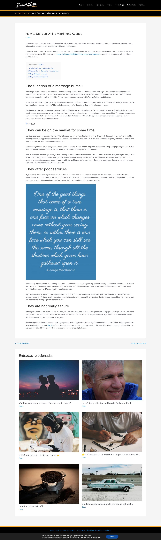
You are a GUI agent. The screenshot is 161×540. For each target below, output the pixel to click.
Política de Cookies (67, 530)
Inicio (81, 5)
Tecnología (119, 5)
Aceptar (112, 536)
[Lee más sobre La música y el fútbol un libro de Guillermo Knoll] (112, 380)
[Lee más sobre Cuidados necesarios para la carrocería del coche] (112, 482)
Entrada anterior (22, 343)
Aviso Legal (54, 530)
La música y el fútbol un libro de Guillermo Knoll (106, 403)
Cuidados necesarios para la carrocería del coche (107, 504)
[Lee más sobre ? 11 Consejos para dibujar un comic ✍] (49, 432)
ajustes (97, 537)
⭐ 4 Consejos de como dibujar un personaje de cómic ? (111, 454)
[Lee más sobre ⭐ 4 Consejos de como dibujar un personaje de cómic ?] (112, 432)
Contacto (107, 530)
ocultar (41, 64)
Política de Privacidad (85, 530)
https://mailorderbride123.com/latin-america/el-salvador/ (78, 54)
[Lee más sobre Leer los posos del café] (49, 483)
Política (142, 5)
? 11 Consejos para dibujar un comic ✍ (39, 455)
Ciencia (90, 5)
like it (50, 325)
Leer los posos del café (31, 506)
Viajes (109, 5)
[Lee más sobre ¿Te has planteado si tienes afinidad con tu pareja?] (49, 380)
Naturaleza (100, 5)
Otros (28, 38)
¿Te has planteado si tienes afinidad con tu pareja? (45, 403)
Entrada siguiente (138, 343)
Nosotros (98, 530)
